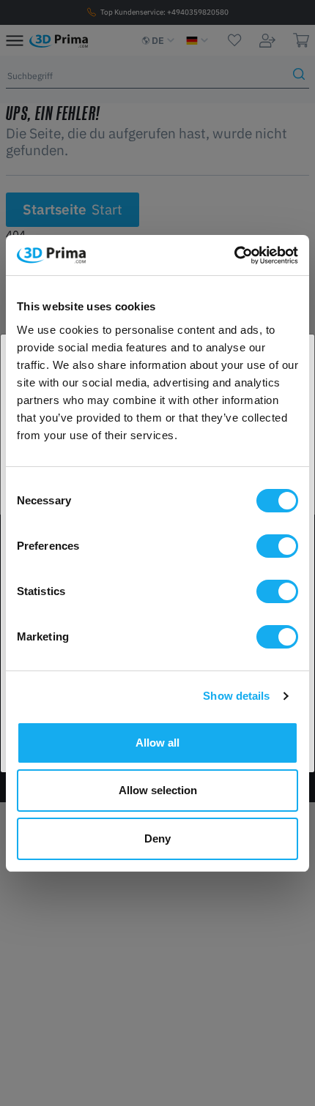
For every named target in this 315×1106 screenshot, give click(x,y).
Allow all (157, 742)
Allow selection (158, 790)
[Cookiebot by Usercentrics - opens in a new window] (234, 255)
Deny (157, 838)
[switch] (277, 546)
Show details (236, 696)
